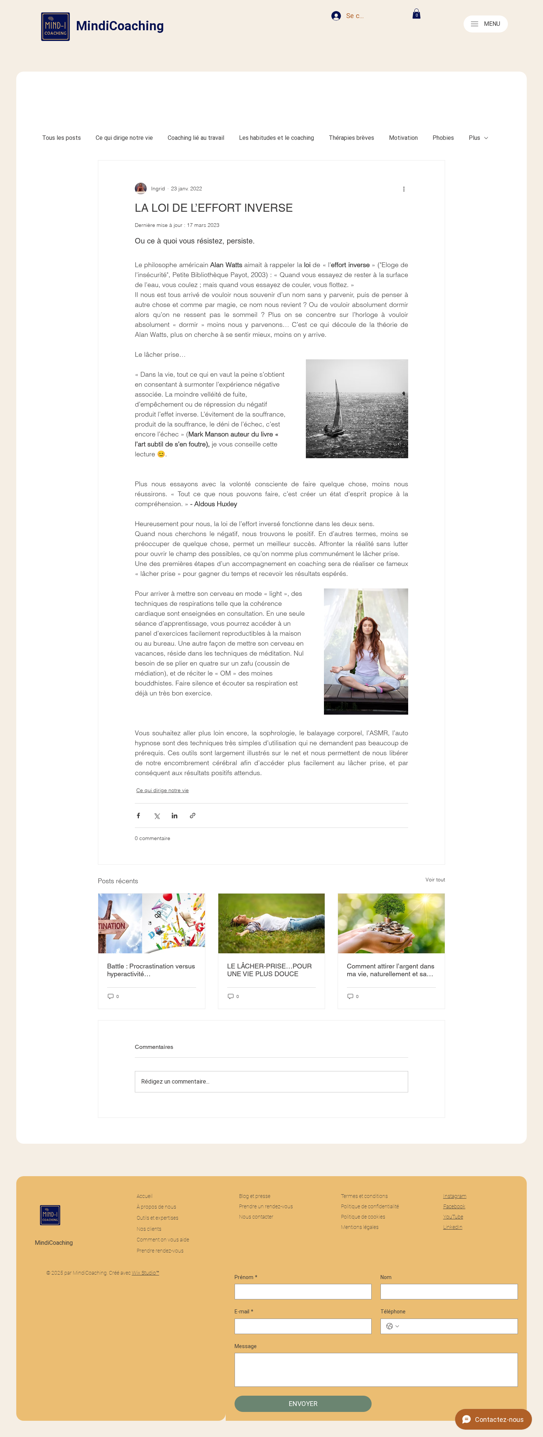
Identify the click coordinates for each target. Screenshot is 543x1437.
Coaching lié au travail (196, 137)
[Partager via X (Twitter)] (156, 815)
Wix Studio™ (145, 1273)
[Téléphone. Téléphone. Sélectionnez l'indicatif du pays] (392, 1326)
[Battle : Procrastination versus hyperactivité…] (151, 923)
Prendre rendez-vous (160, 1251)
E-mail (244, 1312)
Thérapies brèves (351, 137)
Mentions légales (360, 1227)
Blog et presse (254, 1196)
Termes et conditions (365, 1196)
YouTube (453, 1217)
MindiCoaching (120, 26)
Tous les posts (61, 137)
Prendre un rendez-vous (266, 1206)
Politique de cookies (363, 1217)
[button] (416, 13)
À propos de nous (156, 1207)
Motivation (403, 137)
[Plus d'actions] (403, 188)
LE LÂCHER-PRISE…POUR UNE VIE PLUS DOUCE (269, 970)
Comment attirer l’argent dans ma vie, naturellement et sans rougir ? (390, 970)
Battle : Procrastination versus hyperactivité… (151, 970)
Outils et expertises (157, 1218)
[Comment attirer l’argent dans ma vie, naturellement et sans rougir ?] (391, 923)
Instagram (455, 1196)
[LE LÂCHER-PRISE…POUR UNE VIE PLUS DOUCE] (271, 923)
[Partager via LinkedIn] (174, 815)
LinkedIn (452, 1227)
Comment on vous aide (163, 1240)
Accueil (145, 1196)
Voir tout (435, 879)
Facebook (454, 1206)
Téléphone (393, 1312)
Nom (386, 1277)
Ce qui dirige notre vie (124, 137)
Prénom (246, 1277)
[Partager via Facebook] (138, 815)
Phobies (443, 137)
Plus (474, 137)
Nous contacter (256, 1217)
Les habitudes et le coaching (276, 137)
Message (246, 1346)
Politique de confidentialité (370, 1206)
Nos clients (149, 1229)
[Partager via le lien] (192, 815)
